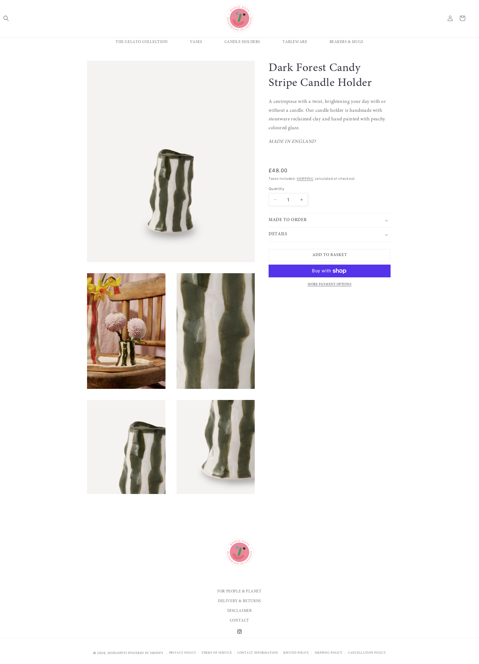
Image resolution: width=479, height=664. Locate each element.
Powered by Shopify (146, 653)
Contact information (257, 653)
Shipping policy (329, 653)
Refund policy (296, 653)
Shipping (305, 179)
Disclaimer (239, 611)
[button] (6, 18)
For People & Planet (239, 592)
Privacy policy (182, 653)
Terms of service (217, 653)
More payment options (329, 284)
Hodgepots (117, 653)
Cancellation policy (367, 653)
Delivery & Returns (239, 601)
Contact (239, 621)
